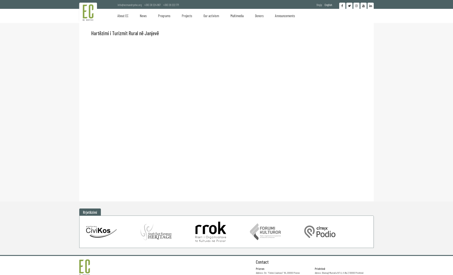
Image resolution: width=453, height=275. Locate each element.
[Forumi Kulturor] (265, 231)
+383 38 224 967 (152, 5)
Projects (187, 15)
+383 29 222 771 (171, 5)
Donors (259, 15)
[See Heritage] (156, 231)
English (328, 5)
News (143, 15)
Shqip (319, 5)
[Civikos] (101, 231)
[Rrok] (210, 231)
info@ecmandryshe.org (129, 5)
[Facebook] (342, 6)
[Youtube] (363, 6)
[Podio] (320, 231)
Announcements (285, 15)
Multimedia (237, 15)
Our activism (211, 15)
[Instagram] (356, 6)
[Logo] (88, 13)
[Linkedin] (371, 6)
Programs (164, 15)
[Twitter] (349, 6)
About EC (122, 15)
